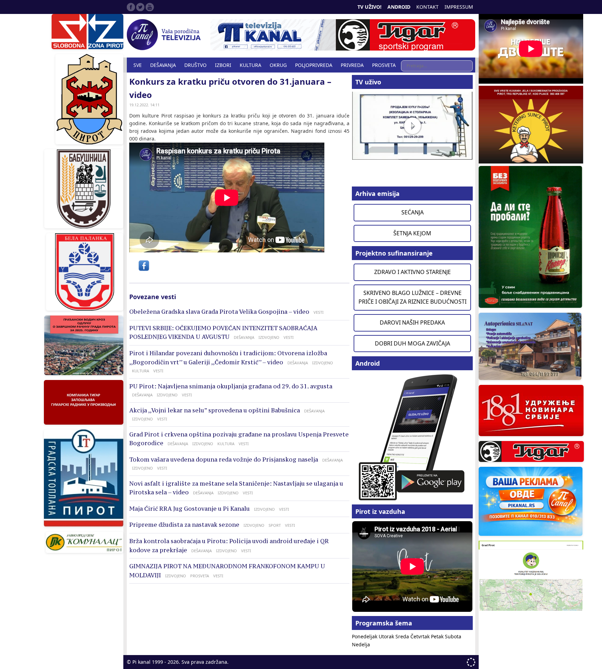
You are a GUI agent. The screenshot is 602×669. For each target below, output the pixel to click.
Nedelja (361, 644)
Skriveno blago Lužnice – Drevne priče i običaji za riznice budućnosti (412, 297)
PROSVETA (384, 65)
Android (398, 6)
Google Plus (150, 7)
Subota (453, 636)
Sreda (402, 636)
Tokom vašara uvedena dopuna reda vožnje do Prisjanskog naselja (223, 459)
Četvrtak (420, 636)
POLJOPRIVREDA (313, 65)
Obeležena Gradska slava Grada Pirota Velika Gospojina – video (219, 312)
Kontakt (427, 6)
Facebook (131, 7)
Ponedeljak (365, 636)
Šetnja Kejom (412, 233)
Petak (438, 636)
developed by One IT (471, 662)
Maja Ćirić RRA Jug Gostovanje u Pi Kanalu (189, 508)
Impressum (459, 6)
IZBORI (223, 65)
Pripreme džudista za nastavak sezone (184, 525)
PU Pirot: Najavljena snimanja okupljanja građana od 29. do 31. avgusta (230, 386)
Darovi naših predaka (412, 322)
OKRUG (278, 65)
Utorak (387, 636)
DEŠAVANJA (163, 65)
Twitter (140, 7)
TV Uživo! (369, 6)
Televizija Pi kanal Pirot (165, 35)
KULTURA (250, 65)
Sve (137, 65)
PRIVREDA (352, 65)
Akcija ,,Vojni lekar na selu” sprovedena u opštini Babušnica (214, 410)
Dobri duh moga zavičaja (412, 343)
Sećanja (412, 212)
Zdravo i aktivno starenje (412, 272)
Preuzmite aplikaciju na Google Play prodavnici (412, 436)
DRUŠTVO (195, 65)
